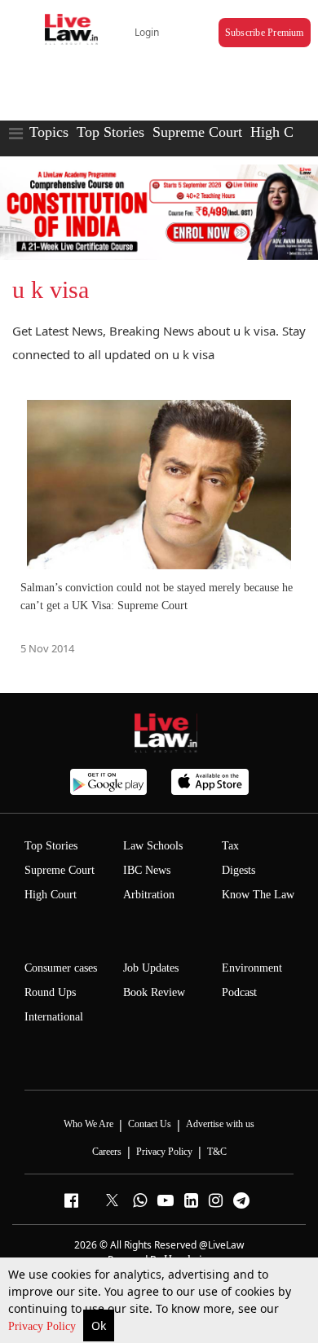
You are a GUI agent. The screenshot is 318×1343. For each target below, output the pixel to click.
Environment (252, 968)
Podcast (239, 992)
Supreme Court (197, 132)
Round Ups (50, 992)
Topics (48, 132)
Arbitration (148, 895)
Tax (230, 846)
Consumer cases (60, 968)
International (53, 1017)
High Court (50, 895)
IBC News (146, 870)
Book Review (154, 992)
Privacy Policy (43, 1326)
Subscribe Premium (264, 32)
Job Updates (151, 968)
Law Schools (153, 846)
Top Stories (110, 132)
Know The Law (258, 895)
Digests (238, 870)
